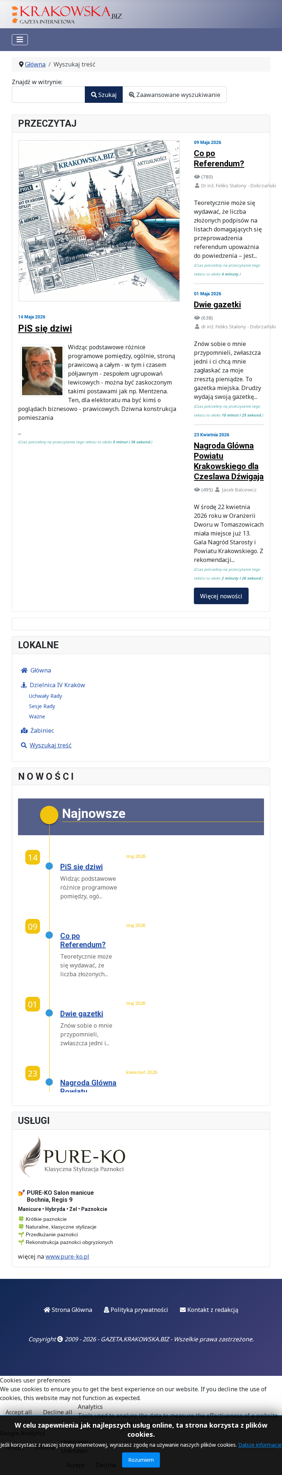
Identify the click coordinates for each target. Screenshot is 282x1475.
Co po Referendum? (83, 940)
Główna (40, 670)
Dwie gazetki (217, 304)
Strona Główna (71, 1310)
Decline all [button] (57, 1412)
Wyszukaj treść (51, 745)
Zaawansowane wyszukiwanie (177, 95)
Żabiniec (42, 730)
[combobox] (48, 94)
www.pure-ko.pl (67, 1256)
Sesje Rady (42, 706)
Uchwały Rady (45, 695)
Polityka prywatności (138, 1310)
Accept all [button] (19, 1412)
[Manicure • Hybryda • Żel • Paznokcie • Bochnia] (73, 1157)
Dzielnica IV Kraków (57, 685)
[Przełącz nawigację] (20, 39)
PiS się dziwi (45, 328)
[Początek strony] (269, 1461)
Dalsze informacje (260, 1444)
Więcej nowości (221, 596)
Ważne (37, 716)
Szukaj (107, 95)
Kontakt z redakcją (212, 1310)
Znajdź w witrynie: (37, 82)
